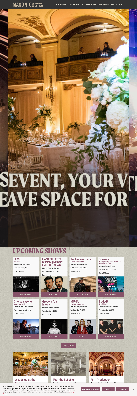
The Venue (103, 4)
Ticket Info (74, 4)
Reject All (108, 389)
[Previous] (3, 128)
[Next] (134, 128)
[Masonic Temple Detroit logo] (28, 5)
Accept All (123, 389)
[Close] (134, 389)
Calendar (61, 4)
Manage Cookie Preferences (90, 389)
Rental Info (117, 4)
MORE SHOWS (68, 346)
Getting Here (89, 4)
